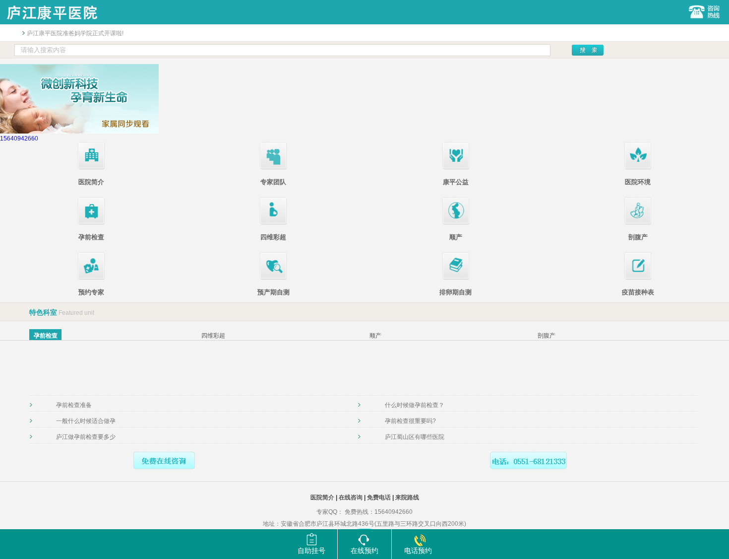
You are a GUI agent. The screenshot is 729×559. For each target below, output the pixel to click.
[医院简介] (91, 167)
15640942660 (19, 138)
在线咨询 (351, 497)
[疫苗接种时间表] (637, 277)
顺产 (455, 237)
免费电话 (379, 497)
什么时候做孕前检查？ (414, 405)
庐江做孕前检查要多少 (86, 436)
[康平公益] (455, 167)
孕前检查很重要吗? (410, 421)
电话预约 (418, 551)
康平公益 (456, 182)
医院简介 (91, 182)
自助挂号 (311, 551)
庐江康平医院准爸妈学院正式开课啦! (75, 33)
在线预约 (364, 551)
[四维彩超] (273, 222)
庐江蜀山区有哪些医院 (414, 436)
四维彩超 (273, 237)
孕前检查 (91, 237)
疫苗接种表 (638, 292)
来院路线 (407, 497)
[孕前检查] (91, 222)
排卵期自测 (455, 292)
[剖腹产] (637, 222)
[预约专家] (91, 277)
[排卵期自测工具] (455, 277)
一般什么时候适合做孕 (86, 421)
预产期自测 (273, 292)
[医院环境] (637, 167)
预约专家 (91, 292)
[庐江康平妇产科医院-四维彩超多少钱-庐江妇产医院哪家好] (51, 22)
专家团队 (273, 182)
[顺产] (455, 222)
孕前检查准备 (74, 405)
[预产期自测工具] (273, 277)
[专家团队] (273, 167)
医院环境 (638, 182)
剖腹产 (638, 237)
